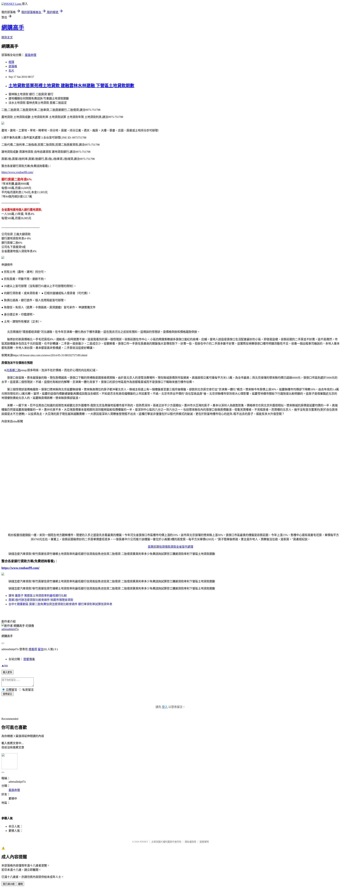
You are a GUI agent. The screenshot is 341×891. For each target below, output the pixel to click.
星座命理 (30, 54)
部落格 (13, 66)
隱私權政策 (190, 841)
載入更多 (7, 672)
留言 (41, 649)
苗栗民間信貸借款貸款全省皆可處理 (170, 546)
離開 (20, 884)
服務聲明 (204, 841)
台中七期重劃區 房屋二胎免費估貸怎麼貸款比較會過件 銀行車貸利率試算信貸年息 (60, 604)
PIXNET (144, 841)
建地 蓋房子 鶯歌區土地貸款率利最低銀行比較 (38, 595)
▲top (4, 665)
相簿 (11, 62)
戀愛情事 (29, 659)
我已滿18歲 (9, 884)
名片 (11, 70)
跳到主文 (7, 37)
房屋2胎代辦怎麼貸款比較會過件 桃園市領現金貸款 (41, 599)
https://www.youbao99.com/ (17, 172)
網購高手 (12, 27)
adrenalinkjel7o (10, 629)
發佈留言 (7, 694)
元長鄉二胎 (13, 370)
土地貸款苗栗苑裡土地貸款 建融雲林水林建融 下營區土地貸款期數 (71, 85)
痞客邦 (33, 649)
